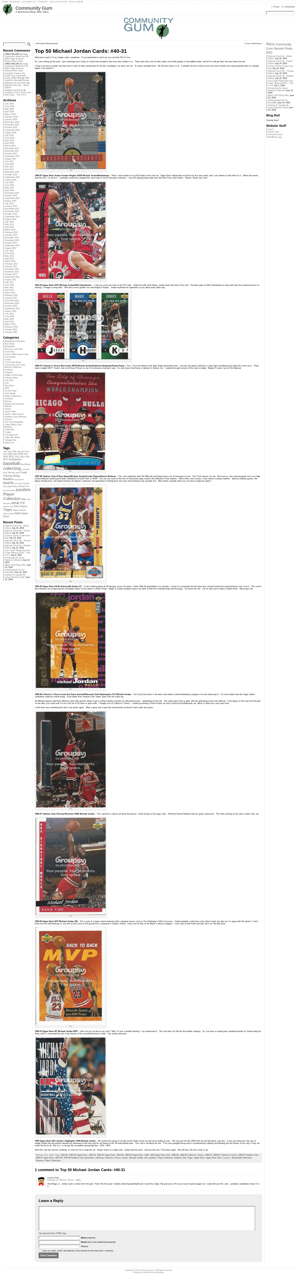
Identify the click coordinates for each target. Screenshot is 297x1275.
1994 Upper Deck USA (160, 1155)
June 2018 (9, 138)
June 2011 (9, 285)
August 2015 (10, 201)
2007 (15, 454)
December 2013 (12, 209)
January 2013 (11, 235)
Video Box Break (12, 437)
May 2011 (9, 287)
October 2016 (11, 174)
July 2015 (9, 203)
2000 (18, 451)
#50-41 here (125, 57)
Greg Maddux (11, 477)
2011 (11, 456)
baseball (11, 463)
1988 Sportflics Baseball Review (17, 79)
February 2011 (11, 295)
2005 (10, 454)
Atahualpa (159, 1272)
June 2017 (9, 164)
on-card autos (9, 490)
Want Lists (10, 442)
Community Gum (33, 8)
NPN (7, 388)
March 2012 (10, 261)
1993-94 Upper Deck (134, 1155)
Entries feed (273, 132)
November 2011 (12, 272)
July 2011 (9, 282)
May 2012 (9, 256)
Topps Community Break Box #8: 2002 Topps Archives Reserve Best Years (17, 57)
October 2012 (11, 243)
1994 (146, 1155)
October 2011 (11, 274)
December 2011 (12, 269)
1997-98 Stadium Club (73, 1158)
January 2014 (11, 206)
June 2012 (9, 253)
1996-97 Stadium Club (248, 1155)
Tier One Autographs (14, 422)
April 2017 (9, 169)
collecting (12, 468)
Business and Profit (14, 349)
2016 (27, 457)
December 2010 (12, 300)
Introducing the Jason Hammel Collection (14, 559)
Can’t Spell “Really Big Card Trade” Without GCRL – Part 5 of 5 (17, 552)
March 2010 (10, 324)
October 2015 (11, 195)
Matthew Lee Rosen (14, 90)
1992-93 (92, 1155)
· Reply (77, 1180)
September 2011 (12, 277)
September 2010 (12, 308)
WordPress (148, 1272)
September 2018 (12, 130)
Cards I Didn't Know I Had (16, 354)
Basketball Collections (15, 341)
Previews (9, 398)
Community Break (13, 362)
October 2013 (11, 214)
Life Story (9, 380)
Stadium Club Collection (15, 417)
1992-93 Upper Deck (106, 1155)
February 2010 (11, 327)
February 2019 (11, 117)
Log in (270, 129)
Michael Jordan (136, 1158)
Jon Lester (18, 483)
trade (17, 513)
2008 (20, 454)
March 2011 (10, 293)
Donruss (11, 472)
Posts (276, 7)
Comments (289, 7)
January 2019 (11, 119)
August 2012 (10, 248)
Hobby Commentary (14, 375)
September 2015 (12, 198)
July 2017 (9, 161)
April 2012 (9, 258)
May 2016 (9, 188)
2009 (26, 454)
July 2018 (9, 135)
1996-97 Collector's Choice (225, 1155)
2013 (22, 457)
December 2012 (12, 237)
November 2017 (12, 151)
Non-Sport (9, 385)
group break (19, 479)
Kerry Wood (19, 486)
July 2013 (9, 222)
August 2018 (10, 132)
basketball (89, 1158)
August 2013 (10, 219)
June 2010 (9, 316)
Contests (9, 370)
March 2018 (10, 146)
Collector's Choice (113, 1158)
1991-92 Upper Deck (78, 1155)
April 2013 (9, 227)
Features (9, 372)
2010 (5, 456)
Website (84, 1246)
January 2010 (11, 329)
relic (23, 499)
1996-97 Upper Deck (45, 1158)
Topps (7, 510)
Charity (8, 359)
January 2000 (11, 332)
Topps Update (8, 514)
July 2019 (9, 104)
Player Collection (12, 496)
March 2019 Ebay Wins (15, 565)
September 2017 (12, 156)
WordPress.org (274, 137)
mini (27, 486)
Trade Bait (9, 429)
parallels (23, 489)
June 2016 (9, 185)
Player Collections (13, 396)
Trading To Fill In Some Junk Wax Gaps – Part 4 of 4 (18, 93)
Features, (40, 1160)
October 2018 (11, 127)
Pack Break (10, 393)
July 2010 (9, 314)
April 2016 (9, 190)
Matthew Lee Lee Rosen (16, 83)
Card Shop (9, 352)
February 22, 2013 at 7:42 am (60, 1180)
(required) (88, 1238)
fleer (18, 473)
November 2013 (12, 211)
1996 (5, 451)
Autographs (15, 459)
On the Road (10, 391)
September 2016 (12, 177)
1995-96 (175, 1155)
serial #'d (17, 503)
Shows (8, 409)
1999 (14, 451)
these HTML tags (58, 1233)
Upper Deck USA (213, 1158)
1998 (9, 451)
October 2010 (11, 306)
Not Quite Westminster (47, 43)
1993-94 (120, 1155)
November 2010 (12, 303)
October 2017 (11, 153)
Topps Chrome (19, 510)
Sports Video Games (14, 414)
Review (8, 401)
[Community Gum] (149, 28)
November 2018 (12, 125)
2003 (27, 451)
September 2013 (12, 216)
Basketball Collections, (242, 1158)
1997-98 (58, 1158)
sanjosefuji (53, 1177)
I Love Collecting (252, 43)
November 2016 (12, 172)
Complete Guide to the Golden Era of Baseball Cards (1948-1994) (15, 75)
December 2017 (12, 148)
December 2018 (12, 122)
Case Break (10, 357)
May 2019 (9, 109)
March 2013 (10, 230)
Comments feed (275, 134)
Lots (7, 383)
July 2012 (9, 251)
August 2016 (10, 180)
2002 (23, 451)
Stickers (8, 419)
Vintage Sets (11, 440)
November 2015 (12, 193)
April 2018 (9, 143)
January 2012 (11, 266)
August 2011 (10, 279)
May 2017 (9, 167)
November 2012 (12, 240)
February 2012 (11, 264)
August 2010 (10, 311)
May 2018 (9, 140)
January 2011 (11, 298)
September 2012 (12, 245)
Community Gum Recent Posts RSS (279, 48)
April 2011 (9, 290)
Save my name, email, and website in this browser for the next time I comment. (78, 1251)
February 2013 (11, 232)
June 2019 (9, 106)
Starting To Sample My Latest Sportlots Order (15, 576)
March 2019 (10, 114)
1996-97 (208, 1155)
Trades (8, 432)
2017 (5, 459)
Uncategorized (11, 435)
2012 (17, 456)
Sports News (10, 411)
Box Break (9, 344)
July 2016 (9, 182)
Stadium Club (8, 506)
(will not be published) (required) (98, 1242)
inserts (8, 483)
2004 (5, 454)
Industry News (11, 377)
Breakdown (10, 346)
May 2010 (9, 319)
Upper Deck (199, 1158)
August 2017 (10, 159)
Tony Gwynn (20, 506)
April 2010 (9, 321)
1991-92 (64, 1155)
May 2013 (9, 224)
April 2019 (9, 111)
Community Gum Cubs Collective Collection (14, 366)
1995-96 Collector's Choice (192, 1155)
